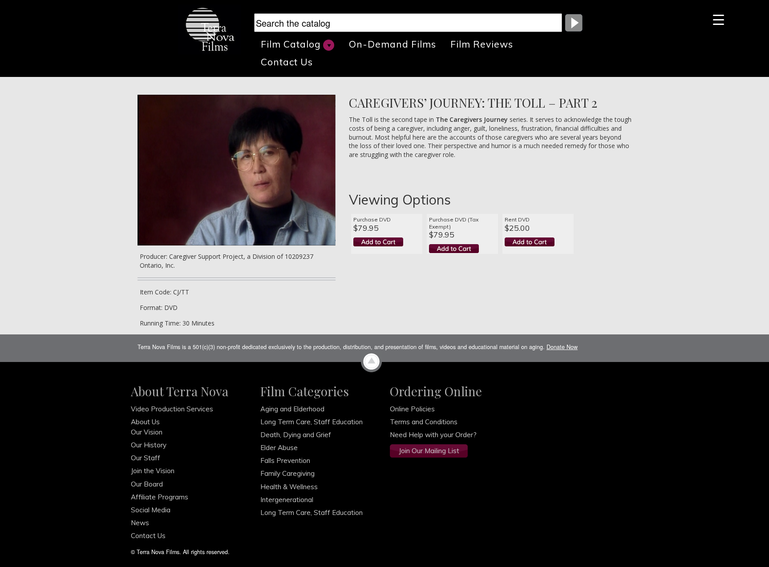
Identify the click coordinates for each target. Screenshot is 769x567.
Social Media (150, 510)
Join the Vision (152, 470)
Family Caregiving (287, 473)
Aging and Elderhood (292, 409)
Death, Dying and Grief (295, 434)
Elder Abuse (279, 447)
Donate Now (562, 347)
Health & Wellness (289, 487)
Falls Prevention (285, 460)
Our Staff (145, 458)
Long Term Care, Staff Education (311, 422)
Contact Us (287, 62)
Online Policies (412, 409)
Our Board (147, 484)
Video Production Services (172, 409)
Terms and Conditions (423, 422)
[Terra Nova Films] (213, 28)
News (140, 523)
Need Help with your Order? (433, 434)
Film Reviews (481, 44)
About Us (145, 422)
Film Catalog (291, 44)
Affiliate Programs (159, 497)
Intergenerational (286, 499)
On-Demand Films (392, 44)
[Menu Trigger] (718, 19)
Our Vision (146, 432)
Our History (148, 445)
